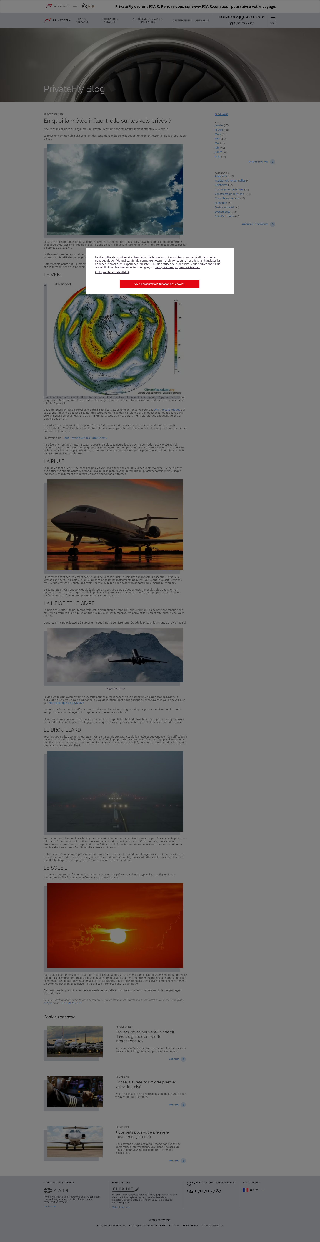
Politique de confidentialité (112, 272)
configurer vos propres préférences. (177, 267)
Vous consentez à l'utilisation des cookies (159, 283)
